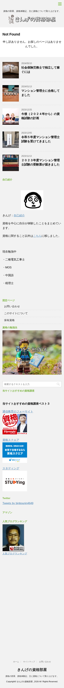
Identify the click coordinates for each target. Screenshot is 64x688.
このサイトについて (16, 313)
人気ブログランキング (14, 553)
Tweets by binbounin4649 (17, 503)
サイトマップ (29, 662)
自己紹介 (19, 215)
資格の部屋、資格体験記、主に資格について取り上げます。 (32, 676)
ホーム (16, 662)
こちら (37, 235)
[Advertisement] (32, 605)
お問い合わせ (12, 306)
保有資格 (9, 320)
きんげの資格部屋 (32, 670)
